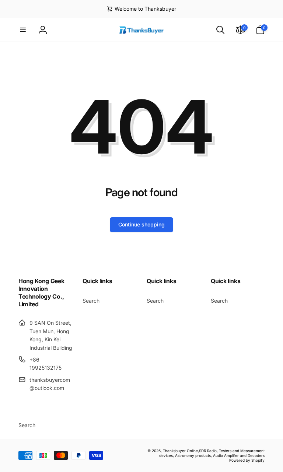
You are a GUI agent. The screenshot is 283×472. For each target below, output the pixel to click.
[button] (23, 30)
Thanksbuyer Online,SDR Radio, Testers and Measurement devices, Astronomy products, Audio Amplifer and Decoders (212, 453)
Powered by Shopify (247, 460)
